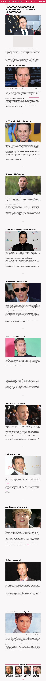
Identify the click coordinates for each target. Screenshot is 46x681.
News (13, 1)
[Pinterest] (31, 1)
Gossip (21, 1)
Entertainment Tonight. (17, 388)
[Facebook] (25, 1)
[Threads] (34, 1)
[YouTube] (26, 1)
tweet (38, 103)
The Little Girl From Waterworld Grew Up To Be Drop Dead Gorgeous (9, 675)
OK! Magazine (20, 261)
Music (6, 4)
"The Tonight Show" (22, 426)
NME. (28, 543)
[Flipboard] (33, 1)
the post (25, 212)
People (8, 311)
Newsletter (42, 1)
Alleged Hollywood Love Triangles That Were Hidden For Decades (36, 675)
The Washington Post (26, 380)
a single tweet (15, 534)
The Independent (21, 315)
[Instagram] (28, 1)
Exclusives (17, 1)
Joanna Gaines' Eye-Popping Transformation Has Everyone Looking (18, 675)
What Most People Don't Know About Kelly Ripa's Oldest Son (27, 675)
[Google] (36, 1)
